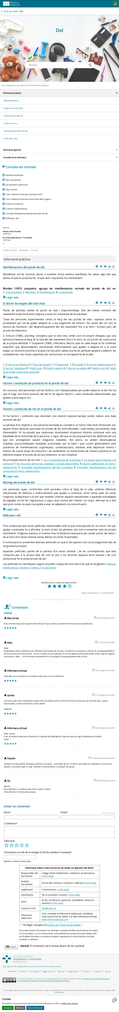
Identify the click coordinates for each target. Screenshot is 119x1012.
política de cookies (69, 1003)
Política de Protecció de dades (63, 925)
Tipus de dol (11, 189)
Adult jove (36, 368)
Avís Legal (34, 971)
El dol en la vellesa (76, 368)
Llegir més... (11, 297)
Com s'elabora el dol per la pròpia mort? (23, 194)
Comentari (10, 823)
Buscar (108, 971)
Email (87, 812)
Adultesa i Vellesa (29, 567)
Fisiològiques (47, 292)
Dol (27, 85)
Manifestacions (11, 100)
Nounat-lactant (42, 364)
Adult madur (54, 368)
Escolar (78, 364)
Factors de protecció (13, 115)
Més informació (35, 1007)
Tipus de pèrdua (13, 179)
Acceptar (8, 1007)
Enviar (11, 946)
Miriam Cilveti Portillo (12, 231)
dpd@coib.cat (49, 908)
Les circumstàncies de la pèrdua (62, 460)
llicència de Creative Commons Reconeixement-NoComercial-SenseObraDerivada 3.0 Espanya (64, 979)
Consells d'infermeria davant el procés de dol (26, 213)
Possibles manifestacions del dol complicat (47, 467)
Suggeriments (48, 971)
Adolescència (10, 567)
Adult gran (98, 368)
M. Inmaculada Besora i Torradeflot (17, 237)
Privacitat (12, 971)
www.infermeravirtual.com (55, 919)
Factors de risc (11, 123)
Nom (7, 812)
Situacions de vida (15, 85)
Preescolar (62, 364)
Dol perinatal (48, 567)
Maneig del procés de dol (16, 131)
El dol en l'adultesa (14, 368)
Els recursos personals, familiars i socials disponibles (48, 463)
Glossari (86, 971)
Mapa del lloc (73, 971)
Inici (3, 85)
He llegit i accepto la (52, 925)
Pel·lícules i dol (10, 138)
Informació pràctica (39, 85)
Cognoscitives (13, 292)
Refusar (20, 1007)
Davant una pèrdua (14, 175)
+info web (47, 876)
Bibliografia (23, 250)
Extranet (60, 971)
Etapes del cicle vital (13, 108)
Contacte (97, 971)
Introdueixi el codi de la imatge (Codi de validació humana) (37, 852)
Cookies (23, 971)
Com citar (34, 250)
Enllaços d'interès (10, 250)
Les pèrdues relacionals (16, 184)
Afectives (30, 292)
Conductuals (65, 292)
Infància (110, 564)
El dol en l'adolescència (16, 208)
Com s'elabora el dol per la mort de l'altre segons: (28, 199)
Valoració (9, 841)
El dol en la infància (14, 203)
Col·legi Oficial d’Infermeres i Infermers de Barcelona (39, 966)
